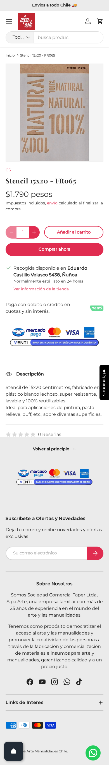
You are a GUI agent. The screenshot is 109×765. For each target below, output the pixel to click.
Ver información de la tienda (41, 288)
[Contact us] (93, 753)
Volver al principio (51, 448)
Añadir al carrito (74, 232)
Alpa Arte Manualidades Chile (42, 751)
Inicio (10, 55)
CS (8, 169)
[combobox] (54, 37)
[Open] (13, 751)
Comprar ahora (54, 249)
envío (52, 203)
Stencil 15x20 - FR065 (37, 55)
